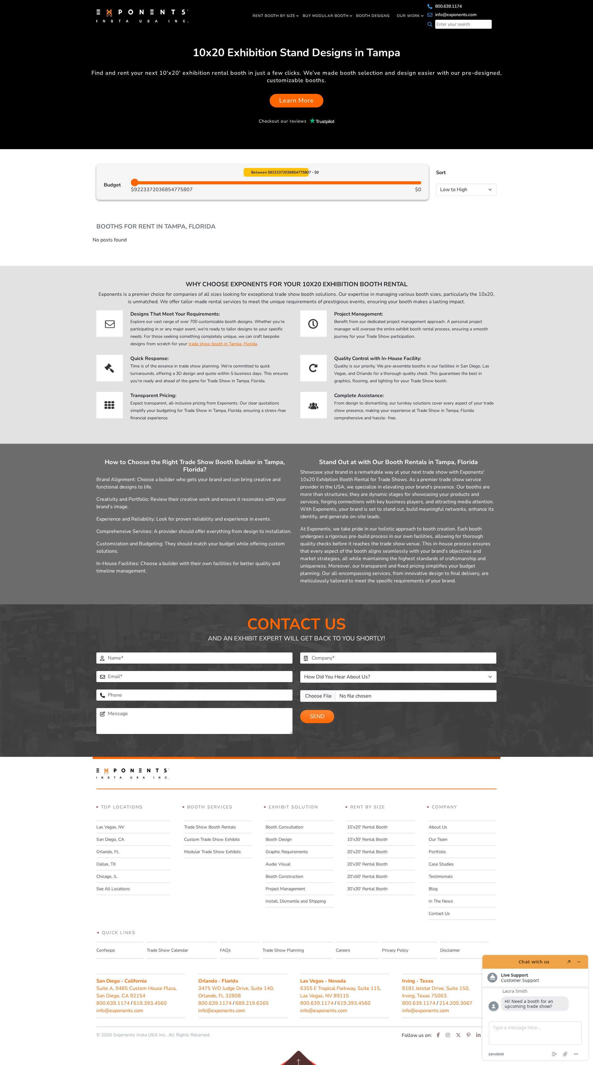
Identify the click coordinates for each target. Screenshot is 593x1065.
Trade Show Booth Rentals (210, 827)
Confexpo (105, 950)
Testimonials (441, 876)
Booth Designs (372, 15)
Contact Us (439, 913)
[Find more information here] (535, 1007)
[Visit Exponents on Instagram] (448, 1035)
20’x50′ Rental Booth (367, 876)
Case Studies (441, 864)
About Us (438, 827)
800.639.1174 (448, 6)
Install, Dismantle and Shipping (296, 901)
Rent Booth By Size (274, 15)
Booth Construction (284, 876)
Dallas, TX (106, 864)
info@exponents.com (455, 15)
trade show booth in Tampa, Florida (222, 344)
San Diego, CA (110, 839)
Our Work (408, 15)
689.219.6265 (252, 1003)
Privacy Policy (395, 950)
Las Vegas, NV (110, 827)
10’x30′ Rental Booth (367, 839)
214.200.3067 (456, 1003)
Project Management (285, 889)
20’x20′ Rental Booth (367, 852)
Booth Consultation (284, 827)
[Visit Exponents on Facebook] (438, 1035)
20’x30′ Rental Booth (367, 864)
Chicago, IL (106, 876)
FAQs (225, 950)
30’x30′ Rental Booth (367, 889)
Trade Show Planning (283, 950)
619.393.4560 (150, 1003)
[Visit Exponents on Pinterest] (468, 1035)
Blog (433, 889)
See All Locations (113, 889)
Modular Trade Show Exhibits (212, 852)
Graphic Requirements (287, 852)
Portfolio (437, 852)
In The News (441, 901)
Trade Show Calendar (167, 950)
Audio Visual (278, 864)
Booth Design (279, 839)
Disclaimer (450, 950)
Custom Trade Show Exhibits (212, 839)
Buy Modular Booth (326, 15)
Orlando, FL (107, 852)
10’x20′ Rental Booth (367, 827)
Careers (343, 950)
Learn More (296, 100)
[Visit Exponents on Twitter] (458, 1035)
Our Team (438, 839)
